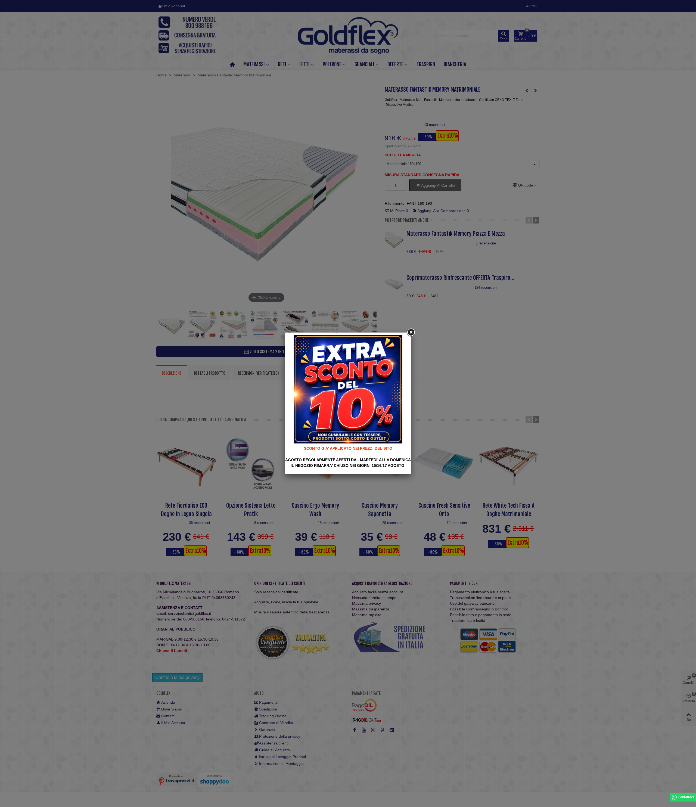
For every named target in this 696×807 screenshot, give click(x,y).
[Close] (411, 332)
